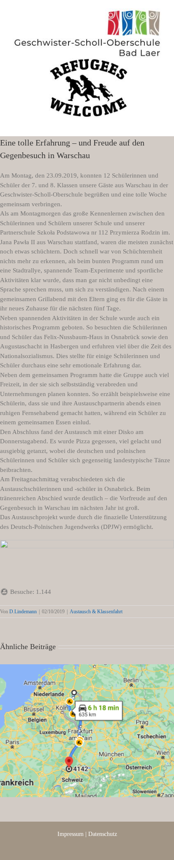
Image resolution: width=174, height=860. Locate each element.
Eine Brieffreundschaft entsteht (76, 723)
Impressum (70, 834)
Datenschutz (102, 834)
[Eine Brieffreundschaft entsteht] (87, 731)
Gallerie (97, 723)
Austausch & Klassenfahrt (96, 612)
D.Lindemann (23, 612)
